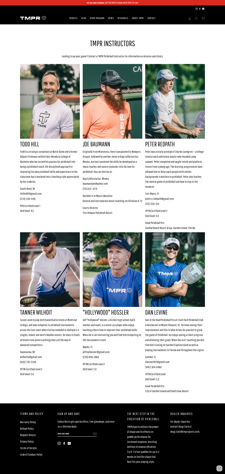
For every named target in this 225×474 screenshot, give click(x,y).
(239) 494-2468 (91, 357)
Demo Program (97, 18)
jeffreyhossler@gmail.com (96, 352)
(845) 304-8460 (153, 367)
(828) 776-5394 (28, 362)
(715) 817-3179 (90, 189)
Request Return (28, 435)
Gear (83, 18)
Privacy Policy (27, 441)
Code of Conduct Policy (31, 454)
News (111, 18)
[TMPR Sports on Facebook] (64, 443)
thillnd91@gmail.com (31, 193)
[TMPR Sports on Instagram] (59, 443)
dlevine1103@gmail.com (157, 362)
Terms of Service (28, 448)
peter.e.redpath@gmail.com (159, 198)
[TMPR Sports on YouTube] (69, 443)
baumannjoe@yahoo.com (95, 183)
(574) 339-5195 (28, 199)
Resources (123, 18)
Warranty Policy (28, 422)
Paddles (73, 18)
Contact (152, 18)
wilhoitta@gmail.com (31, 357)
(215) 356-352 (152, 204)
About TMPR (138, 18)
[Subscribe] (95, 434)
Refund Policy (27, 428)
